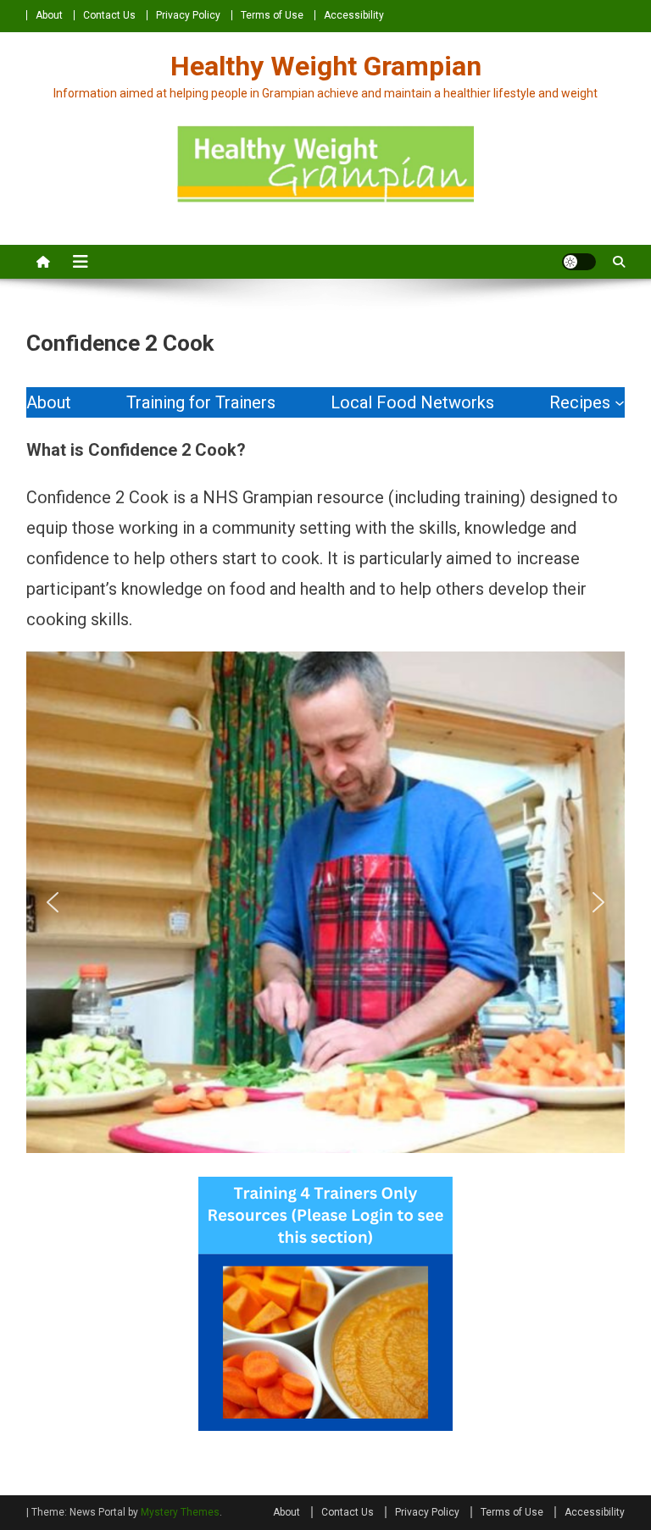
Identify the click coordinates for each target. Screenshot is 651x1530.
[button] (52, 902)
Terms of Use (272, 15)
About (49, 15)
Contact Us (109, 15)
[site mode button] (579, 261)
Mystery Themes (180, 1512)
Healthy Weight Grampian (325, 66)
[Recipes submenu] (620, 402)
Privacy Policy (188, 15)
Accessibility (354, 15)
